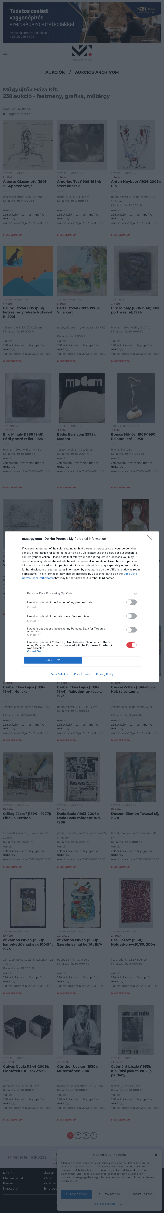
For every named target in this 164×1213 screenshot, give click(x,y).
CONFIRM (53, 660)
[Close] (151, 539)
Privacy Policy (104, 674)
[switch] (131, 602)
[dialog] (82, 606)
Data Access (82, 674)
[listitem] (82, 593)
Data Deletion (59, 674)
